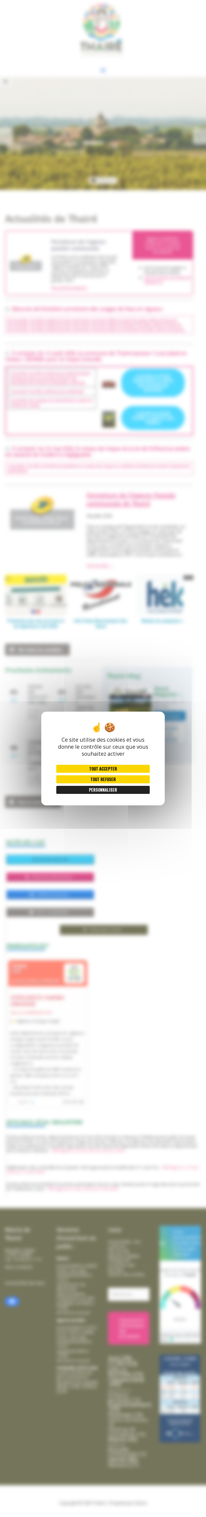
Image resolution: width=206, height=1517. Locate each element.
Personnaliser (103, 790)
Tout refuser (103, 779)
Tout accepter (103, 769)
